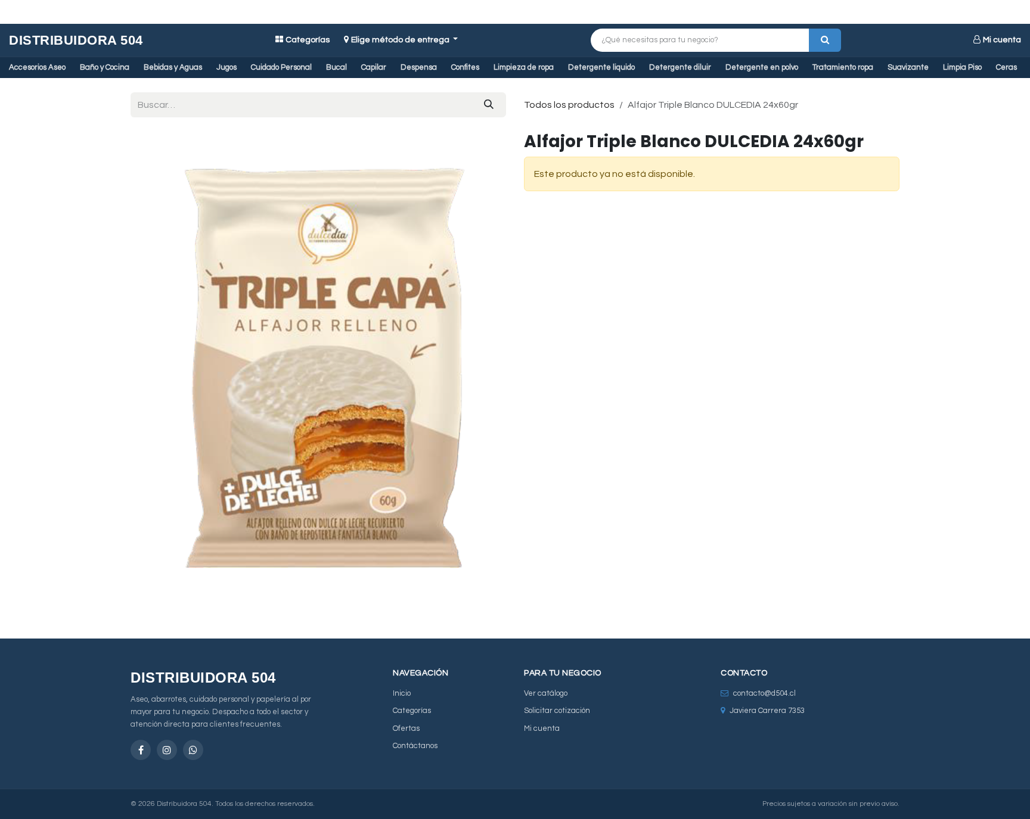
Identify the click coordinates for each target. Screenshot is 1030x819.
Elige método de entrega (401, 40)
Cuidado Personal (281, 67)
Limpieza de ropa (524, 67)
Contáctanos (415, 746)
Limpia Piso (962, 67)
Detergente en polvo (761, 67)
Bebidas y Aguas (173, 67)
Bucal (336, 67)
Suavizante (908, 67)
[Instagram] (167, 750)
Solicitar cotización (557, 710)
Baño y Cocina (104, 67)
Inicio (402, 693)
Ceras (1006, 67)
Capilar (373, 67)
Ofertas (406, 728)
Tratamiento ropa (842, 67)
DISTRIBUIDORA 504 (76, 40)
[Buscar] (825, 40)
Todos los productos (569, 105)
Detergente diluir (680, 67)
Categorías (308, 40)
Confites (465, 67)
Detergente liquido (601, 67)
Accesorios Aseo (37, 67)
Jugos (226, 67)
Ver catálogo (545, 693)
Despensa (419, 67)
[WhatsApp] (193, 750)
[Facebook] (141, 750)
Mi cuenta (1002, 40)
